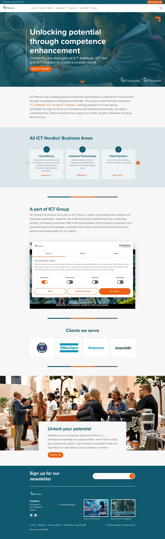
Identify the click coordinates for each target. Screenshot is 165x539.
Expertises (60, 8)
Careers (83, 8)
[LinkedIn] (31, 515)
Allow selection (82, 291)
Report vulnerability (37, 529)
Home (34, 8)
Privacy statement (55, 525)
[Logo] (9, 8)
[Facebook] (35, 515)
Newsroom (73, 8)
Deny (50, 291)
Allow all (114, 291)
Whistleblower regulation (73, 525)
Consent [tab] (49, 253)
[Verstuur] (132, 476)
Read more (46, 175)
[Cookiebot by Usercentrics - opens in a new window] (121, 246)
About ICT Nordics (46, 8)
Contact (94, 8)
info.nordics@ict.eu (67, 504)
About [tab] (116, 253)
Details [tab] (82, 253)
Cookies (33, 525)
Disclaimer (42, 525)
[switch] (70, 282)
